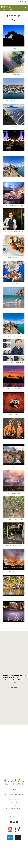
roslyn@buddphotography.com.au (17, 3)
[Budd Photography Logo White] (7, 5)
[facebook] (11, 822)
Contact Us (14, 789)
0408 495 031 (22, 1)
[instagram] (14, 822)
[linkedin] (17, 822)
